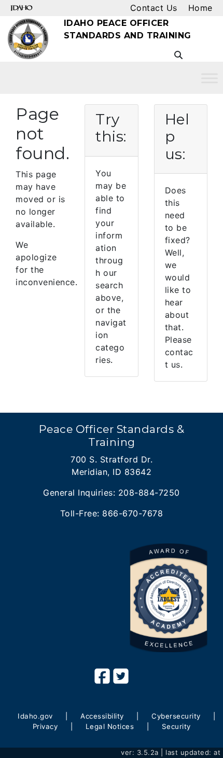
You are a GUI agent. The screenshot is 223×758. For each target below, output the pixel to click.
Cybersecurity (176, 716)
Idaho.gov (35, 716)
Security (176, 726)
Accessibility (102, 716)
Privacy (45, 726)
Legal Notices (110, 726)
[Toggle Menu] (209, 78)
